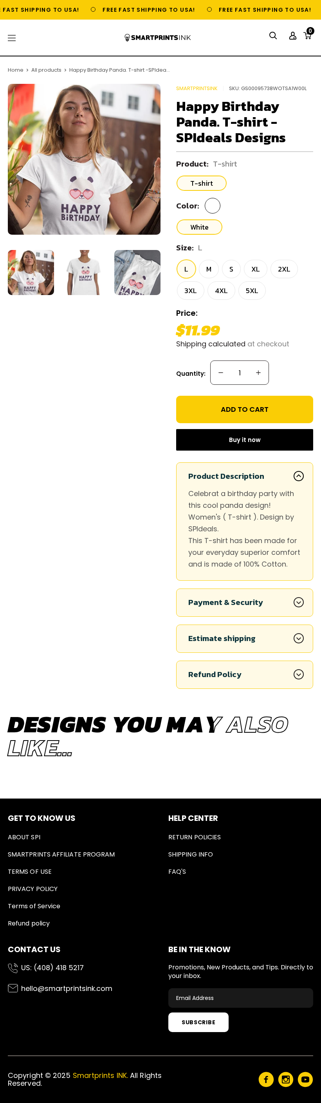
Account (294, 36)
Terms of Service (34, 906)
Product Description (226, 476)
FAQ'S (177, 871)
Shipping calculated (210, 344)
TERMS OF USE (30, 871)
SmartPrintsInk (197, 88)
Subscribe (198, 1022)
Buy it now (245, 440)
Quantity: (191, 373)
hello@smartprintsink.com (66, 988)
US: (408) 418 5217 (52, 968)
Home (15, 70)
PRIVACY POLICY (33, 888)
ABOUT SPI (24, 837)
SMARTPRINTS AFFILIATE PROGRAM (61, 854)
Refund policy (29, 923)
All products (46, 70)
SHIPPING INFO (190, 854)
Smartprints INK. (100, 1075)
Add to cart (245, 409)
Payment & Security (225, 602)
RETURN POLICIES (194, 837)
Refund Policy (215, 674)
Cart (310, 33)
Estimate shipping (222, 638)
